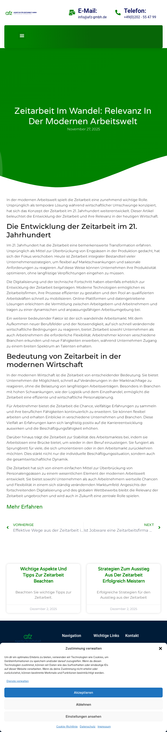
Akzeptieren (83, 692)
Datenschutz (87, 726)
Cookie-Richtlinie (67, 726)
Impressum (104, 726)
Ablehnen (83, 704)
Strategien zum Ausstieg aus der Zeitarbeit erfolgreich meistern (123, 575)
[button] (160, 648)
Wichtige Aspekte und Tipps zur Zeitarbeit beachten (43, 575)
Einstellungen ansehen (83, 716)
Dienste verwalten (18, 681)
